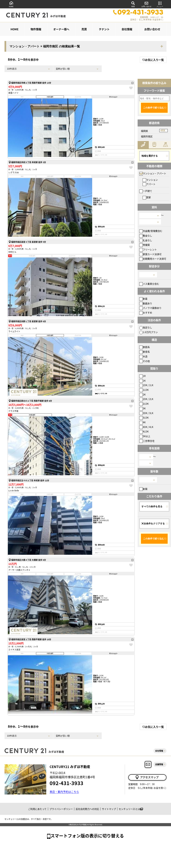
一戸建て (147, 191)
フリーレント (150, 249)
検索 (133, 6)
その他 (146, 361)
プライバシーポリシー (61, 809)
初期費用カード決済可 (154, 258)
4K (144, 422)
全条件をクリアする (154, 523)
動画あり (147, 303)
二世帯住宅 (148, 440)
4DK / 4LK (148, 427)
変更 (163, 130)
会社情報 (127, 29)
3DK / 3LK (148, 413)
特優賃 (146, 244)
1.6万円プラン (150, 332)
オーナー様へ (61, 29)
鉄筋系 (146, 347)
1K (144, 380)
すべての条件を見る (151, 506)
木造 (145, 356)
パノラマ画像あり (152, 307)
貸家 (148, 197)
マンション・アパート (154, 173)
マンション (152, 179)
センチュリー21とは (129, 809)
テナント (104, 29)
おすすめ (147, 312)
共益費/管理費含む (152, 231)
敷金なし (147, 235)
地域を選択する (149, 155)
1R (144, 376)
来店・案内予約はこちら (64, 792)
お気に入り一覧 (154, 60)
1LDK (146, 389)
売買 (84, 29)
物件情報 (36, 29)
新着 (145, 298)
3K (144, 408)
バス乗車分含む (151, 283)
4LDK (146, 431)
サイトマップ (109, 809)
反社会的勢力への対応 (87, 809)
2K (144, 394)
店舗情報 (159, 764)
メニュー (159, 6)
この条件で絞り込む (153, 107)
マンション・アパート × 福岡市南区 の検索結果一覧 (45, 46)
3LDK (146, 417)
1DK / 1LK (148, 385)
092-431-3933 (66, 783)
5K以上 (146, 436)
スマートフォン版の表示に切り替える (87, 835)
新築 (145, 489)
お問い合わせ (146, 6)
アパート (150, 184)
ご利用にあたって (37, 809)
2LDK (146, 403)
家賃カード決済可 (152, 254)
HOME (11, 6)
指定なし (147, 327)
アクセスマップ (149, 777)
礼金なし (147, 240)
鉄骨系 (146, 351)
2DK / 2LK (148, 399)
